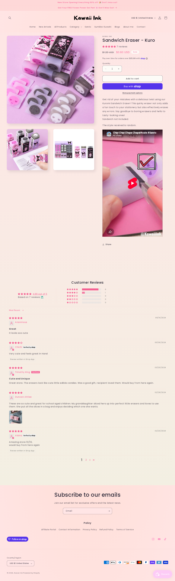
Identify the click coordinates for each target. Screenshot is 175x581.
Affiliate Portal (48, 529)
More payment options (132, 93)
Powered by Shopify (31, 573)
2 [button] (86, 460)
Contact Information (69, 529)
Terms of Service (125, 529)
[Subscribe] (109, 511)
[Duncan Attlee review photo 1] (15, 417)
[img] (16, 318)
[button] (10, 18)
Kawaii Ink (18, 573)
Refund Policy (106, 529)
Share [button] (108, 244)
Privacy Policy (90, 529)
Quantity (106, 63)
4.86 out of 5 (40, 294)
